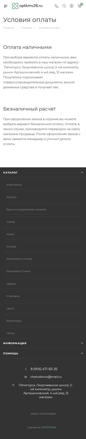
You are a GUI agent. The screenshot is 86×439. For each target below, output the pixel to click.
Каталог (10, 172)
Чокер (10, 221)
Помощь (10, 353)
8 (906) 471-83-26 (44, 369)
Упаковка (13, 296)
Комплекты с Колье (19, 258)
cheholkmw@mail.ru (46, 377)
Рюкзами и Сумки (18, 271)
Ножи (10, 234)
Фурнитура (14, 320)
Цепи (10, 308)
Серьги (11, 283)
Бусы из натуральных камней (26, 209)
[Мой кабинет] (71, 6)
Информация (15, 343)
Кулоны (11, 197)
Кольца (11, 246)
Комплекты (14, 184)
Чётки (10, 333)
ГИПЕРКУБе (48, 427)
